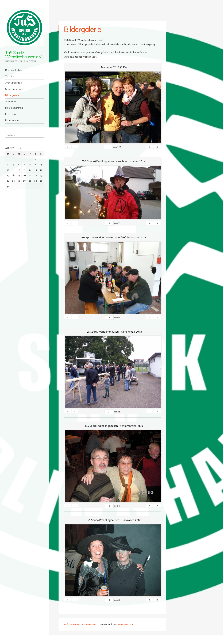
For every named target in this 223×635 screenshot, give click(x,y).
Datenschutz (12, 120)
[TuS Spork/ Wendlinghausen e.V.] (24, 27)
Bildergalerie (12, 95)
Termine (9, 76)
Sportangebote (14, 89)
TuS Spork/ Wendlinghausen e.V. (23, 54)
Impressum (11, 114)
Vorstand (10, 101)
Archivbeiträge (13, 82)
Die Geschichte (13, 70)
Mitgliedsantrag (14, 107)
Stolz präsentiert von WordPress (80, 624)
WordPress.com (125, 624)
